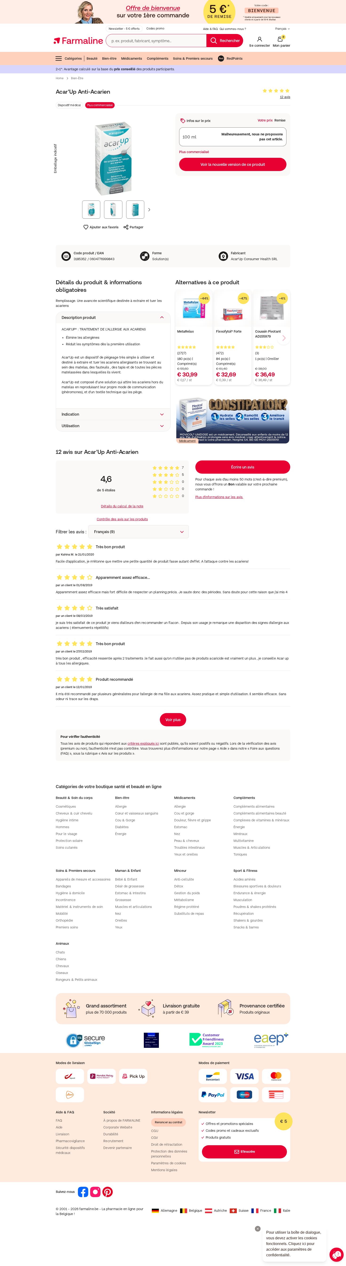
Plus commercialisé (100, 105)
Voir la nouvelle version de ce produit (233, 164)
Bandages (63, 886)
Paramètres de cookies (168, 1163)
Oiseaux (62, 973)
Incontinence (66, 900)
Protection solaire (69, 841)
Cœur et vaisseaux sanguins (136, 813)
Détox (178, 886)
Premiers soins (67, 927)
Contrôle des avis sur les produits (122, 519)
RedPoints (234, 58)
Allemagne (169, 1210)
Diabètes (122, 827)
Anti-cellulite (184, 879)
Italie (286, 1210)
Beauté (92, 58)
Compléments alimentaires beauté (259, 813)
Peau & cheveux (186, 841)
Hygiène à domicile (70, 893)
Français (280, 28)
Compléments (158, 58)
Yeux (118, 927)
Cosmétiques (66, 806)
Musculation (242, 900)
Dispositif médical (69, 105)
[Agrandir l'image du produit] (113, 158)
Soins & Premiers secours (193, 58)
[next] (283, 338)
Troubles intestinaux (189, 847)
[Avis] (276, 91)
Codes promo (155, 28)
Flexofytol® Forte (228, 331)
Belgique (195, 1210)
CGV (154, 1138)
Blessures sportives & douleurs (257, 886)
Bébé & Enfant (126, 879)
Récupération (243, 913)
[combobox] (138, 531)
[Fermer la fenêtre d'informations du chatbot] (258, 1229)
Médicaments (131, 58)
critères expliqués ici (143, 743)
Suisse (244, 1210)
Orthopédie (64, 920)
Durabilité (110, 1134)
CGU (154, 1131)
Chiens (61, 959)
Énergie (121, 834)
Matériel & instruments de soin (79, 907)
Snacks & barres (246, 927)
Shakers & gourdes (248, 920)
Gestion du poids (187, 893)
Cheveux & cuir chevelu (74, 813)
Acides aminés (244, 879)
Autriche (220, 1210)
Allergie (121, 806)
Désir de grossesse (129, 886)
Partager (136, 227)
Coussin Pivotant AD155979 (268, 334)
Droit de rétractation (166, 1144)
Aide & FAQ (210, 29)
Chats (60, 952)
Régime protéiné (186, 907)
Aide (59, 1127)
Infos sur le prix (198, 121)
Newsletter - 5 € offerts (124, 28)
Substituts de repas (189, 913)
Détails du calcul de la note (122, 506)
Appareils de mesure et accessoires (83, 879)
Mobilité (62, 913)
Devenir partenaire (117, 1148)
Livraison (62, 1134)
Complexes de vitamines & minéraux (261, 820)
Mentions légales (164, 1170)
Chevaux (62, 966)
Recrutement (113, 1141)
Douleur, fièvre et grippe (192, 820)
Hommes (62, 827)
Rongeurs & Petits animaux (76, 980)
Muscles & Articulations (251, 847)
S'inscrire (248, 1151)
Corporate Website (117, 1127)
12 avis (285, 97)
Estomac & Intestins (130, 893)
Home (60, 78)
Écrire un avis (242, 467)
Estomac (181, 827)
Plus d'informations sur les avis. (219, 497)
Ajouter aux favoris (104, 227)
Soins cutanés (66, 847)
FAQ (59, 1120)
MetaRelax (185, 331)
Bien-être (109, 58)
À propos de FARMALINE (121, 1120)
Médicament (187, 441)
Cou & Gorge (125, 820)
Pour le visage (66, 834)
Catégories (73, 58)
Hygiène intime (67, 820)
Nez (177, 834)
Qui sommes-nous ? (233, 29)
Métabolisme (184, 900)
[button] (113, 317)
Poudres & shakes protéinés (254, 907)
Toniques (240, 854)
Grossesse (123, 900)
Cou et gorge (184, 813)
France (265, 1210)
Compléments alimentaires (254, 806)
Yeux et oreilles (186, 854)
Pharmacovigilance (70, 1141)
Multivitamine (243, 841)
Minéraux (240, 834)
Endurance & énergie (249, 893)
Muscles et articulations (133, 907)
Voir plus (173, 720)
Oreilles (121, 920)
